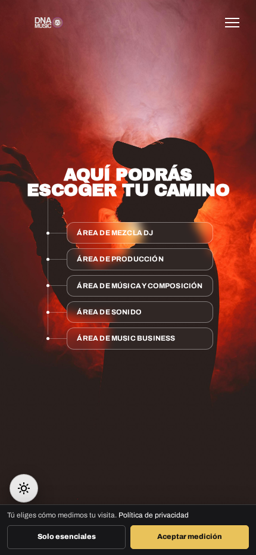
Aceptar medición (189, 536)
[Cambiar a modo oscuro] (24, 488)
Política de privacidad (153, 515)
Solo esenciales (67, 536)
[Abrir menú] (235, 22)
